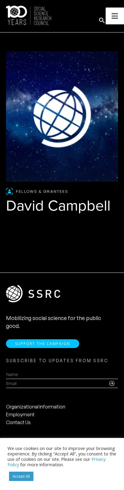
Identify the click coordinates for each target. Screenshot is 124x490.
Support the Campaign (42, 343)
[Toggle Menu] (115, 16)
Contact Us (18, 422)
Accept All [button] (21, 476)
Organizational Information (35, 407)
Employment (20, 414)
